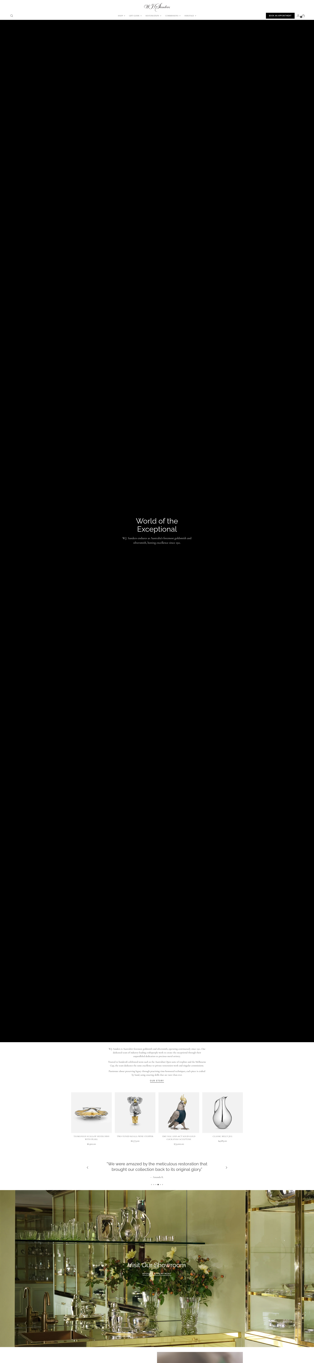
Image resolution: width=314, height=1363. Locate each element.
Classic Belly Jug (222, 1136)
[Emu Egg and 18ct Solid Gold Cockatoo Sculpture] (178, 1112)
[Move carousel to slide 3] (155, 1184)
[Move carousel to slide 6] (162, 1184)
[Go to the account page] (297, 15)
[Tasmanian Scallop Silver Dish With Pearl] (91, 1112)
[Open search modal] (11, 15)
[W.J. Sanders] (157, 7)
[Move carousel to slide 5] (160, 1184)
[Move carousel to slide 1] (151, 1184)
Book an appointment (280, 16)
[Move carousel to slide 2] (153, 1184)
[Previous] (88, 1168)
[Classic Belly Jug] (222, 1112)
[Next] (226, 1168)
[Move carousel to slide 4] (158, 1184)
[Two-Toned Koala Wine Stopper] (135, 1112)
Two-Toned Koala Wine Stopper (135, 1136)
